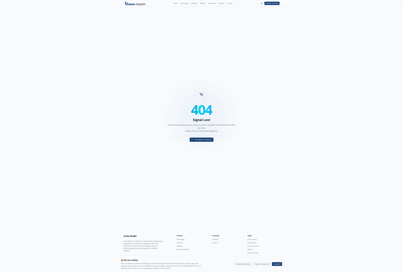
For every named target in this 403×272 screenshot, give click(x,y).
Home (176, 3)
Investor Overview (272, 3)
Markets (203, 3)
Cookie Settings (252, 253)
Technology (184, 3)
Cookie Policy (251, 243)
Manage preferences (243, 264)
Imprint (250, 249)
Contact (229, 3)
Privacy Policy (252, 239)
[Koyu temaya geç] (262, 3)
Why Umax (212, 3)
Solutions (194, 3)
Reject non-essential (262, 264)
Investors (221, 3)
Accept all (277, 264)
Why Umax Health (183, 249)
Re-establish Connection (203, 140)
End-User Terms (253, 246)
